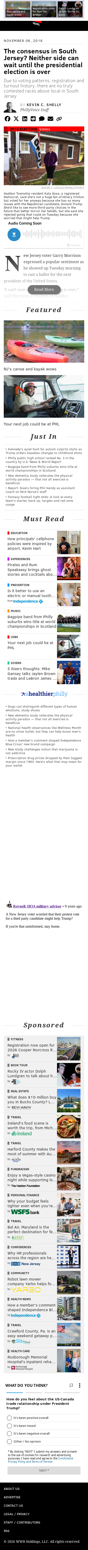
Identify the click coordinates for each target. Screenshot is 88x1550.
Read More (44, 289)
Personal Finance (25, 1195)
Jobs (14, 637)
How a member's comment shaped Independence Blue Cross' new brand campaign (43, 742)
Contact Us (13, 1505)
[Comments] (42, 119)
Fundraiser (20, 1169)
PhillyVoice (11, 25)
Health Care (20, 1351)
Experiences (20, 559)
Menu (80, 26)
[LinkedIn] (24, 119)
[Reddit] (33, 119)
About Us (11, 1488)
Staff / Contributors (22, 1522)
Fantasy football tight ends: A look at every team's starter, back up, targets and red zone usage (39, 500)
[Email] (50, 119)
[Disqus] (44, 835)
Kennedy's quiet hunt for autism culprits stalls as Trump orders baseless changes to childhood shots (44, 451)
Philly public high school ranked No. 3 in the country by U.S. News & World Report (40, 460)
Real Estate (20, 1091)
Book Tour (19, 1065)
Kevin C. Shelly (44, 104)
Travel (16, 1117)
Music (16, 611)
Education (19, 533)
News (36, 23)
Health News (21, 1299)
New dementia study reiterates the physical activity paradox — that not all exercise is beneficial (39, 479)
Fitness (17, 1039)
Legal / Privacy (17, 1514)
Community (20, 1273)
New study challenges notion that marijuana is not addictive (42, 751)
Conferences (21, 1247)
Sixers (16, 663)
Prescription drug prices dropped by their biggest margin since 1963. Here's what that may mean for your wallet (44, 762)
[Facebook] (7, 119)
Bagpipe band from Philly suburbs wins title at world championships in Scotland (41, 468)
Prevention (20, 585)
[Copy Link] (59, 119)
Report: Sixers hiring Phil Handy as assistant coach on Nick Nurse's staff (40, 490)
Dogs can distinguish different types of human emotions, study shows (41, 708)
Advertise (12, 1497)
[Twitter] (16, 119)
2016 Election (23, 128)
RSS (6, 1530)
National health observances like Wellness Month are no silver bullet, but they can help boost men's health (43, 731)
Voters (44, 128)
